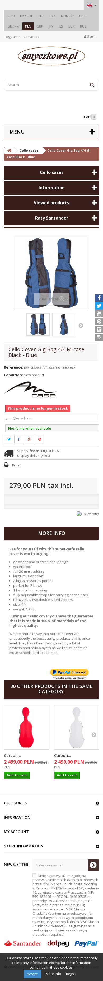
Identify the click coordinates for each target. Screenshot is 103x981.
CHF (82, 15)
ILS (61, 26)
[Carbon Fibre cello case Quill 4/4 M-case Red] (26, 727)
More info (54, 973)
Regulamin (12, 37)
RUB (83, 26)
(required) (65, 905)
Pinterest (42, 439)
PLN (28, 26)
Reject (71, 973)
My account (16, 831)
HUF (41, 15)
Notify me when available (29, 428)
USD (11, 15)
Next (80, 325)
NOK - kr (67, 15)
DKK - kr (26, 15)
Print (16, 465)
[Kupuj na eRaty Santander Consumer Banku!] (88, 513)
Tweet (12, 439)
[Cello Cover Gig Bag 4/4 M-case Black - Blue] (38, 324)
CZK (52, 15)
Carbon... (12, 755)
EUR (71, 26)
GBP (39, 26)
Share (22, 439)
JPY (51, 26)
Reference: (13, 367)
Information (52, 187)
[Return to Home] (9, 150)
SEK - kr (14, 26)
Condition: (13, 374)
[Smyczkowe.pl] (51, 56)
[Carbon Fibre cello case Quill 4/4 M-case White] (76, 727)
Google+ (32, 439)
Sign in (91, 36)
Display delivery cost (33, 455)
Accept (32, 974)
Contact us (31, 37)
